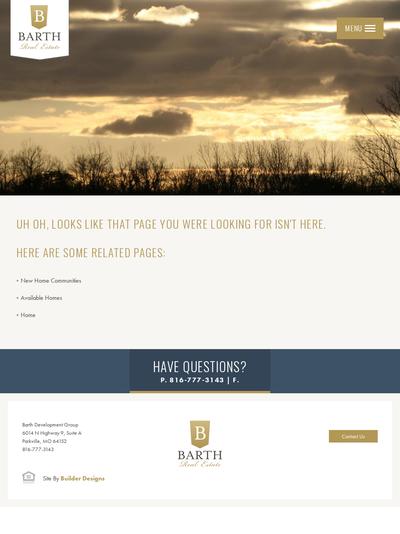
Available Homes (41, 298)
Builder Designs (74, 478)
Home (28, 315)
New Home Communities (51, 280)
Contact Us (353, 436)
